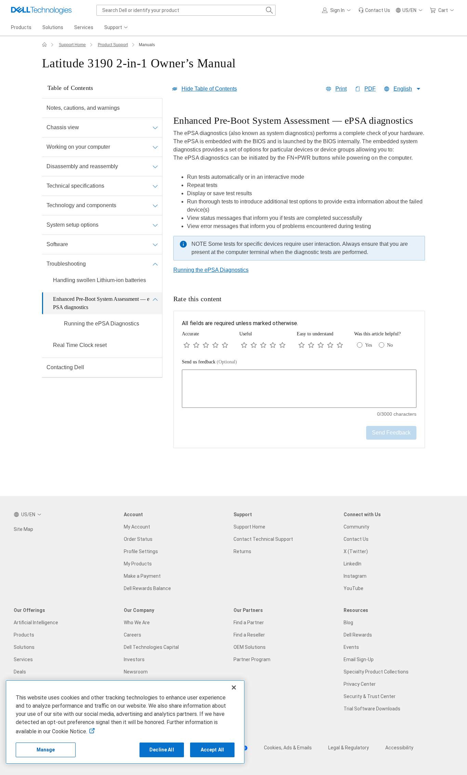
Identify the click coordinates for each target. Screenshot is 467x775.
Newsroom (136, 671)
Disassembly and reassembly (82, 166)
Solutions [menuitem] (52, 27)
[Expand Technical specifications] (155, 186)
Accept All (212, 749)
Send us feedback (209, 361)
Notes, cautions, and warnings (83, 108)
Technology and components (81, 205)
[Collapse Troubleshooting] (155, 264)
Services (23, 659)
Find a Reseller (249, 635)
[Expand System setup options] (155, 225)
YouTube (353, 588)
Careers (132, 635)
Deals (20, 671)
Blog (348, 622)
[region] (299, 189)
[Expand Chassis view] (155, 127)
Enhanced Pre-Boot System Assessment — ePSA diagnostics (101, 303)
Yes (368, 345)
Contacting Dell (65, 367)
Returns (242, 551)
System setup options (72, 225)
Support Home (72, 44)
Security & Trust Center (370, 696)
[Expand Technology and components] (155, 205)
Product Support (113, 44)
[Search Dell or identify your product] (269, 10)
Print (341, 89)
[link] (374, 10)
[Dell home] (44, 44)
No (390, 345)
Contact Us (356, 539)
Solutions (24, 647)
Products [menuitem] (21, 27)
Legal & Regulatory (348, 747)
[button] (337, 10)
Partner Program (252, 659)
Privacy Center (360, 684)
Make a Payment (142, 576)
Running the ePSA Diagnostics (101, 323)
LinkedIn (352, 563)
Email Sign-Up (359, 659)
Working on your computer (78, 147)
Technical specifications (75, 186)
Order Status (138, 539)
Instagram (355, 576)
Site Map (23, 529)
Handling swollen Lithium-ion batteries (99, 280)
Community (356, 527)
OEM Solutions (250, 647)
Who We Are (137, 622)
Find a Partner (249, 622)
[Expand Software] (155, 244)
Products (24, 635)
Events (351, 647)
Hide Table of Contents (209, 89)
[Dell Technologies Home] (41, 10)
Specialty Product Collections (376, 671)
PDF (370, 89)
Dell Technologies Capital (151, 647)
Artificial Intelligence (36, 622)
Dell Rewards (358, 635)
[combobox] (186, 10)
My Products (138, 563)
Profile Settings (141, 551)
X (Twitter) (356, 551)
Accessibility (399, 747)
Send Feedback (391, 433)
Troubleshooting (66, 264)
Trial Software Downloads (372, 708)
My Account (137, 527)
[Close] (233, 687)
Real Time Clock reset (80, 345)
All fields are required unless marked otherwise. (240, 323)
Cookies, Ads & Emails (288, 747)
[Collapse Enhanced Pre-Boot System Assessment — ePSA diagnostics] (155, 299)
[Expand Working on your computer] (155, 147)
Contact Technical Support (263, 539)
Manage (46, 749)
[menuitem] (116, 28)
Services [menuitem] (83, 27)
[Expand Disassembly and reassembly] (155, 166)
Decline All (161, 749)
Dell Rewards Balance (147, 588)
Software (57, 244)
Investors (134, 659)
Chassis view (62, 127)
